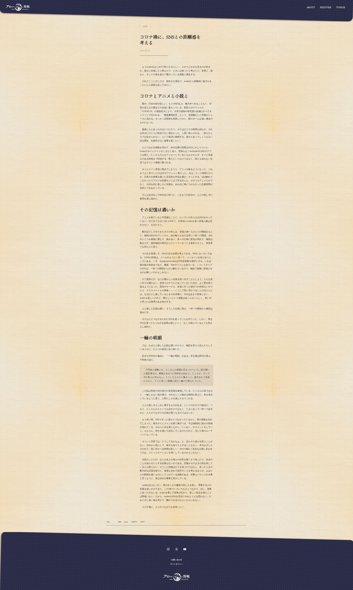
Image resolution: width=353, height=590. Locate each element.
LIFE (145, 26)
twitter (126, 522)
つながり (134, 522)
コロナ (142, 522)
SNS (119, 522)
